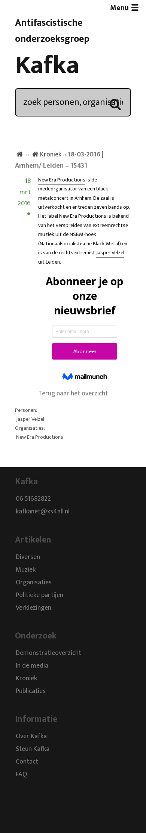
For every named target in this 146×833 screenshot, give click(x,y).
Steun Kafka (32, 749)
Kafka (47, 65)
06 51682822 (33, 499)
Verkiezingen (33, 607)
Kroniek (50, 154)
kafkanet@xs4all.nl (43, 511)
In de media (32, 665)
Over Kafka (31, 736)
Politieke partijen (39, 595)
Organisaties (34, 582)
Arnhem (82, 198)
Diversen (28, 557)
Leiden (53, 262)
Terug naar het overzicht (73, 393)
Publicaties (31, 691)
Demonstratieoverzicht (48, 653)
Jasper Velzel (110, 252)
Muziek (26, 569)
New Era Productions (61, 179)
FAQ (21, 774)
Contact (27, 762)
